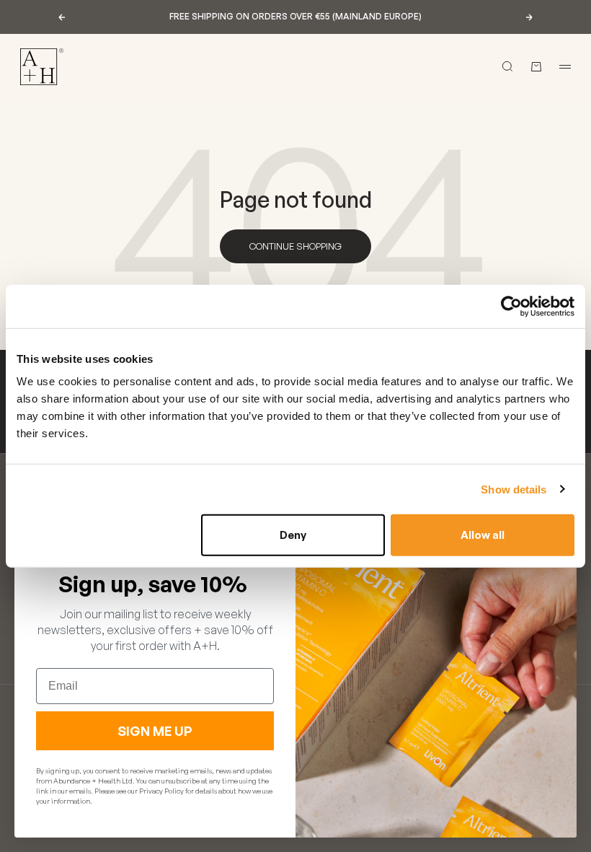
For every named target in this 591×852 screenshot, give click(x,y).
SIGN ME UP (154, 731)
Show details (513, 489)
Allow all (483, 535)
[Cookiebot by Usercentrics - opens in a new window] (511, 306)
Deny (293, 535)
